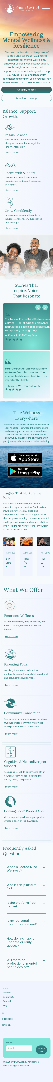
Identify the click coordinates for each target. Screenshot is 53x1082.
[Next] (45, 307)
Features (7, 992)
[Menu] (46, 8)
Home (6, 988)
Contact (7, 1001)
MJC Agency (20, 1061)
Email (9, 1042)
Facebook (7, 1018)
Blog (5, 1005)
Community (8, 997)
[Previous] (38, 307)
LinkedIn (6, 1024)
